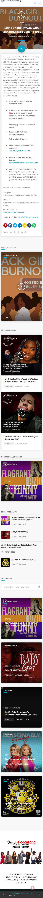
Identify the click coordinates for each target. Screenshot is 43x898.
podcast (13, 37)
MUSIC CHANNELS (13, 877)
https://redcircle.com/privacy (27, 217)
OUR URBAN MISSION (29, 880)
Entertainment (10, 464)
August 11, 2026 (22, 386)
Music (6, 779)
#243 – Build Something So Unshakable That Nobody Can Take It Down (18, 546)
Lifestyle (8, 690)
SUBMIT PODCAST (30, 877)
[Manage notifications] (33, 888)
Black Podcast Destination (21, 874)
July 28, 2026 (21, 444)
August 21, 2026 (22, 493)
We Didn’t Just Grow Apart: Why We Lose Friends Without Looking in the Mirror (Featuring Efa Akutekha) (21, 381)
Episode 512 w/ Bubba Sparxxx (24, 559)
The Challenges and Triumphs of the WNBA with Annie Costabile (26, 518)
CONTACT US (21, 882)
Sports (8, 481)
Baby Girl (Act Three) (20, 532)
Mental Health (10, 255)
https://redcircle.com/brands (13, 212)
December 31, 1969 (25, 37)
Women (21, 23)
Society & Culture (12, 372)
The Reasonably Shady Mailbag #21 (20, 759)
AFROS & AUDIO (12, 880)
